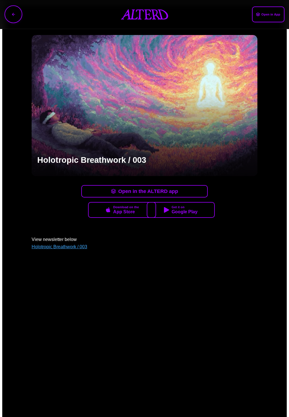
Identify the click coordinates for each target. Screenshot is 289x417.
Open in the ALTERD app (148, 191)
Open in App (270, 14)
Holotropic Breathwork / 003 (59, 246)
